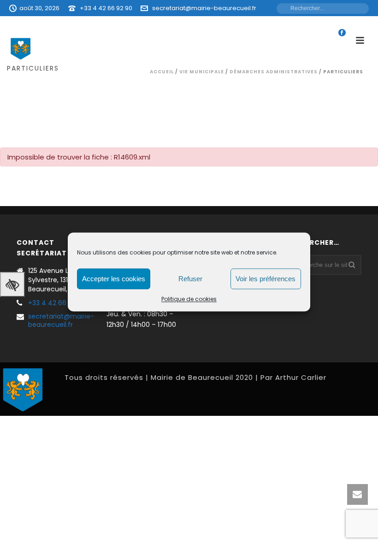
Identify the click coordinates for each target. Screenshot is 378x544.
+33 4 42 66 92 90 (106, 8)
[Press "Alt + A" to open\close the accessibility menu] (12, 284)
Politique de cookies (189, 299)
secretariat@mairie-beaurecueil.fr (204, 8)
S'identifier (250, 24)
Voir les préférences (265, 279)
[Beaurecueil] (23, 388)
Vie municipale (201, 71)
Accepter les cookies (113, 279)
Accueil (162, 71)
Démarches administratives (274, 71)
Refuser (190, 279)
